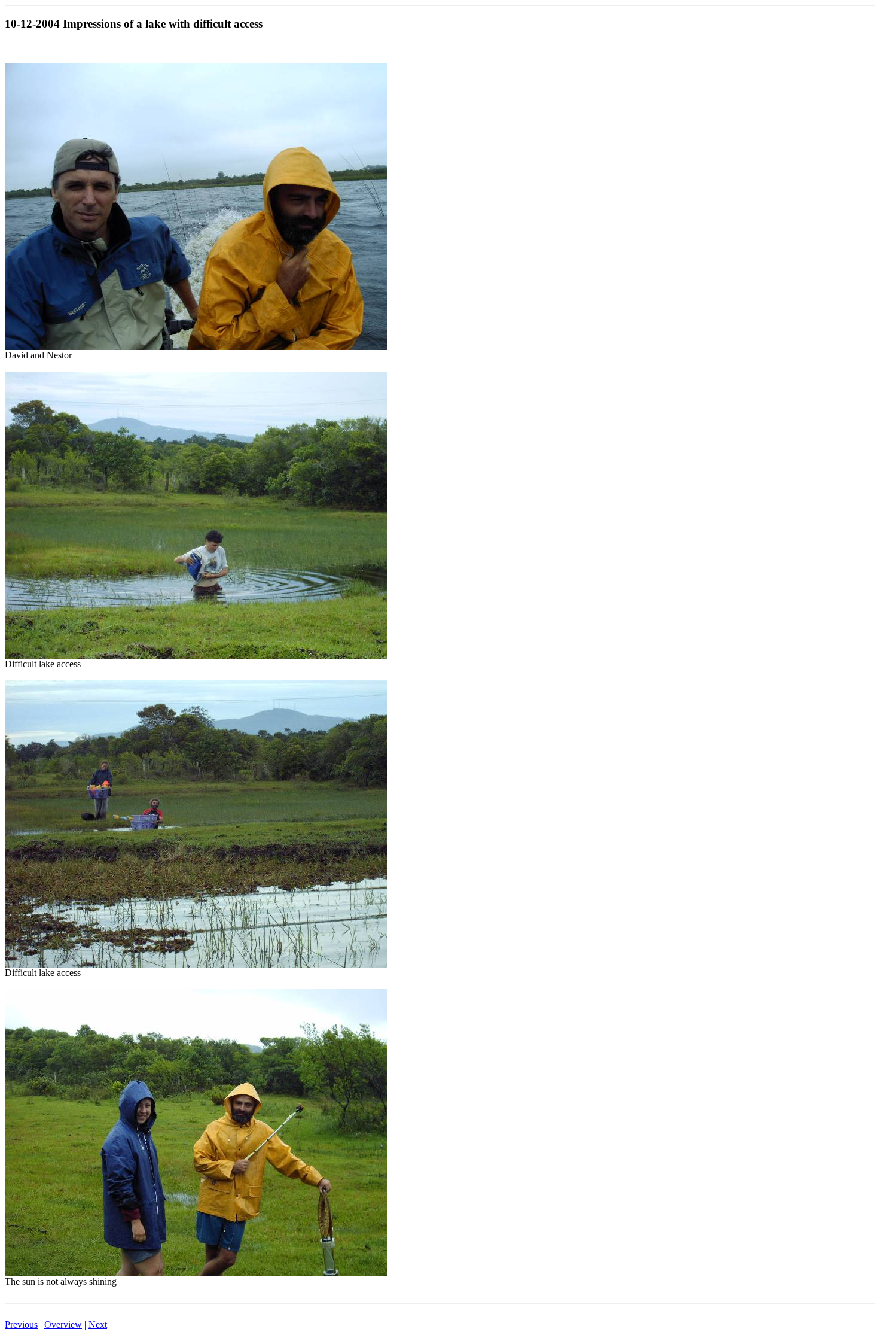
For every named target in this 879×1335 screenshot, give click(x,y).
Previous (21, 1324)
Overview (63, 1324)
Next (97, 1324)
